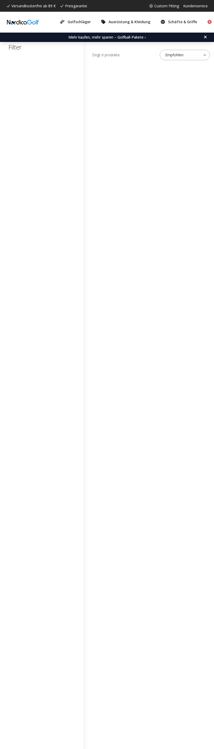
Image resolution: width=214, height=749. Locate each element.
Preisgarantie (76, 5)
